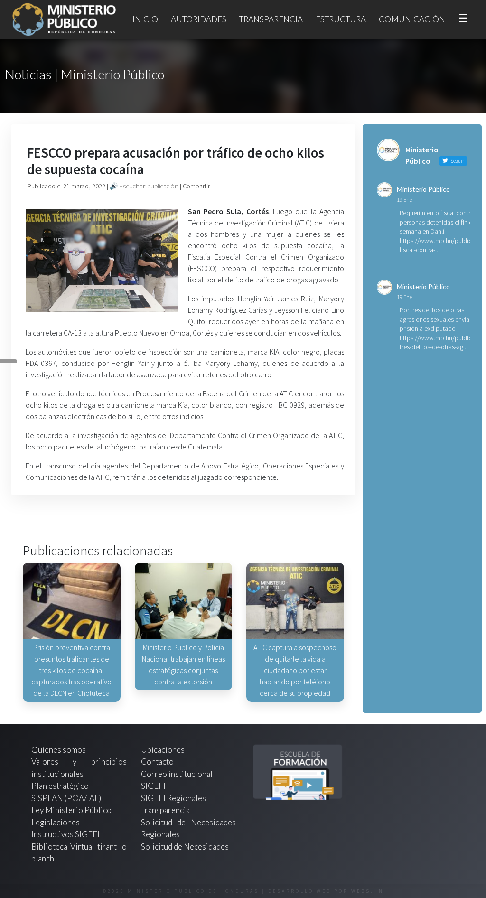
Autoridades (198, 19)
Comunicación (412, 19)
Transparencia (271, 19)
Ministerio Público (423, 189)
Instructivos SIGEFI (65, 834)
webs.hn (367, 891)
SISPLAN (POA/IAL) (66, 798)
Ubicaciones (163, 750)
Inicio (145, 19)
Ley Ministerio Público (71, 810)
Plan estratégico (60, 786)
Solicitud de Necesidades (185, 846)
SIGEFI (153, 786)
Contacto (157, 762)
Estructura (341, 19)
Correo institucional (177, 774)
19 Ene (404, 199)
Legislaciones (55, 822)
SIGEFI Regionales (173, 798)
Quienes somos (58, 750)
